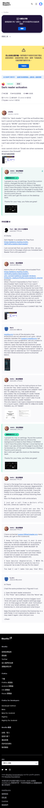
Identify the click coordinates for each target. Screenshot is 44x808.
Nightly (4, 717)
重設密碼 (5, 740)
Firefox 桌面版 (7, 682)
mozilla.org (8, 334)
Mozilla (7, 638)
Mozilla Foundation (12, 777)
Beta (3, 709)
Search (32, 4)
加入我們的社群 (7, 663)
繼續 (22, 28)
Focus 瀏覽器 (7, 694)
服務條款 (5, 794)
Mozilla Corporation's (14, 775)
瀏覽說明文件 (6, 667)
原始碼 (4, 656)
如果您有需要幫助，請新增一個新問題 (29, 77)
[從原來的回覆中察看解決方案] (42, 171)
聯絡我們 (5, 805)
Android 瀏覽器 (7, 686)
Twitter (4, 659)
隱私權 (4, 798)
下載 (3, 679)
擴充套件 (14, 98)
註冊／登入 (6, 733)
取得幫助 (5, 747)
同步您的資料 (6, 744)
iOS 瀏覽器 (6, 690)
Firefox (5, 12)
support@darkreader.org (28, 534)
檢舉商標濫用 (6, 652)
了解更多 (24, 66)
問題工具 (5, 36)
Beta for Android (8, 713)
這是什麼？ (6, 736)
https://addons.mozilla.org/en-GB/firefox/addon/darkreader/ (16, 243)
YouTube (6, 769)
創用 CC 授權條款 (33, 783)
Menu (36, 4)
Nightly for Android (9, 720)
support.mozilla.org (29, 338)
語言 (3, 759)
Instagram (10, 769)
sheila (10, 112)
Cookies (5, 801)
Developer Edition (9, 706)
